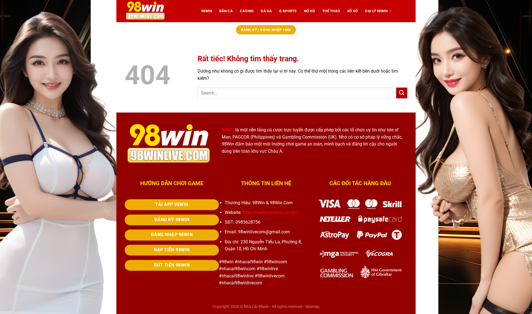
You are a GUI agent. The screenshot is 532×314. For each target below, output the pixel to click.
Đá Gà (266, 11)
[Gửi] (401, 93)
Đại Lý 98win (376, 11)
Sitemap (312, 306)
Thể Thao (331, 11)
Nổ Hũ (309, 11)
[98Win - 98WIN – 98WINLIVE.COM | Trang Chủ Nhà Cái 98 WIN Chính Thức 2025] (159, 11)
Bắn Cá (226, 11)
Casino (247, 11)
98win (263, 306)
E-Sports (288, 11)
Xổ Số (352, 11)
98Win (206, 11)
